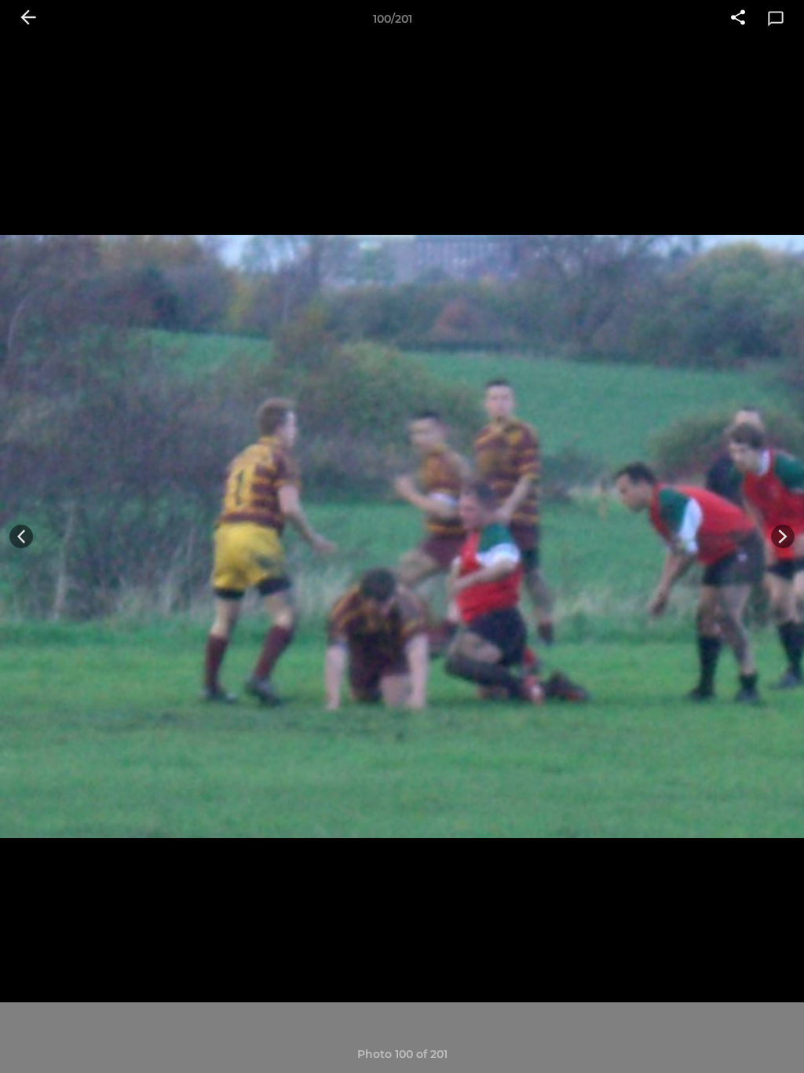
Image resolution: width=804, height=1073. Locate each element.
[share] (738, 19)
